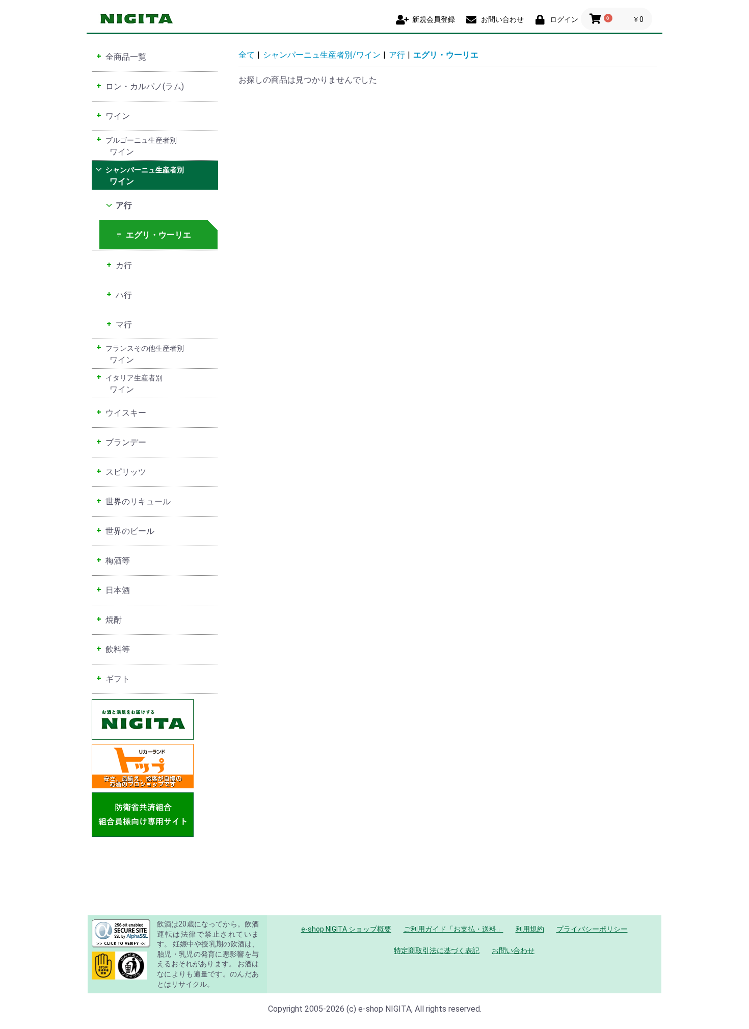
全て (246, 55)
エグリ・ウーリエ (445, 55)
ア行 (397, 55)
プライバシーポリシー (592, 929)
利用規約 (530, 929)
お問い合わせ (513, 950)
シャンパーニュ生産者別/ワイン (322, 55)
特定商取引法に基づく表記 (436, 950)
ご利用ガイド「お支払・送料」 (453, 929)
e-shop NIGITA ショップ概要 (346, 929)
